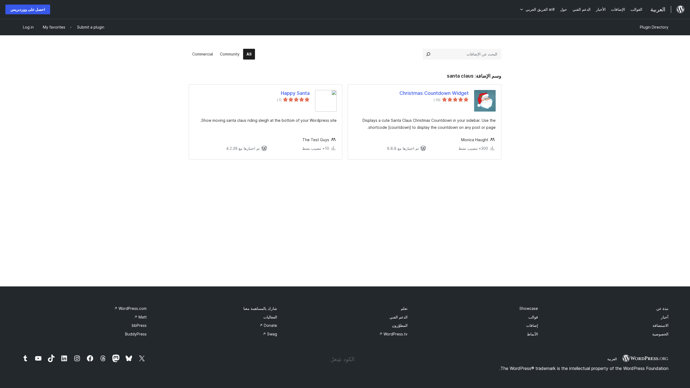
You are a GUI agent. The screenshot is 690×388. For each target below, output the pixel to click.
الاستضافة (660, 325)
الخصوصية (660, 334)
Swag (270, 334)
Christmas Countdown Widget (434, 93)
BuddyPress (136, 334)
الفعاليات (270, 317)
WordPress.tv (393, 334)
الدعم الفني (398, 317)
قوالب (533, 317)
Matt (140, 317)
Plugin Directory (654, 27)
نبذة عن (662, 308)
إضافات (532, 325)
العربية (612, 359)
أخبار (664, 317)
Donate (268, 325)
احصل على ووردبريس (28, 9)
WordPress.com (130, 308)
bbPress (139, 325)
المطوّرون (400, 325)
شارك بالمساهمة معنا (260, 308)
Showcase (528, 308)
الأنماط (532, 334)
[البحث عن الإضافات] (428, 54)
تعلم (404, 308)
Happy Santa (295, 93)
